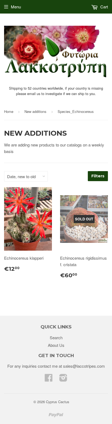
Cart (103, 6)
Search (56, 337)
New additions (35, 111)
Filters (97, 176)
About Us (56, 345)
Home (8, 111)
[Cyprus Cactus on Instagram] (63, 379)
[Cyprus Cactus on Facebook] (49, 379)
